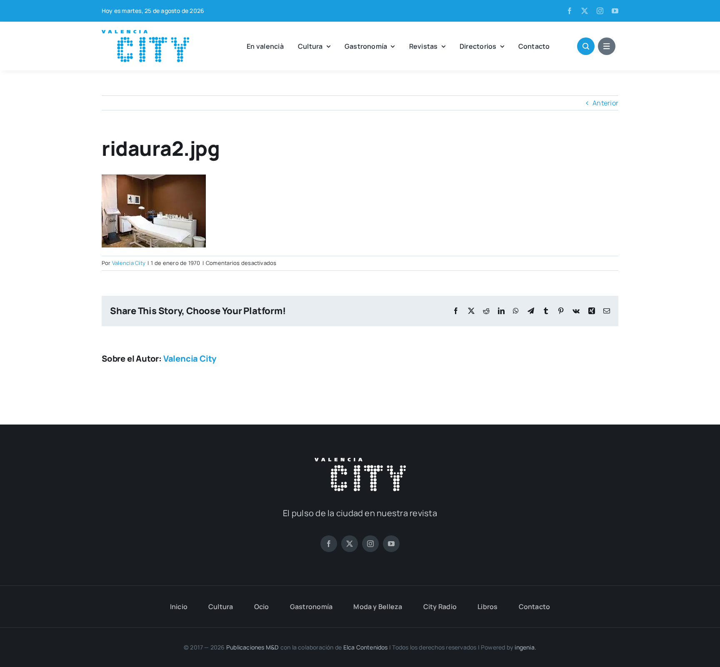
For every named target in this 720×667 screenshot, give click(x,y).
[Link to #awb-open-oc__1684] (606, 46)
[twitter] (584, 10)
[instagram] (600, 10)
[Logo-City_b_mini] (360, 461)
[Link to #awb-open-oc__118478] (586, 46)
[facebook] (569, 10)
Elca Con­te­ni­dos (365, 647)
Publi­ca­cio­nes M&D (252, 647)
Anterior (605, 102)
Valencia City (128, 263)
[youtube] (615, 10)
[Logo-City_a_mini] (145, 33)
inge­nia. (525, 647)
